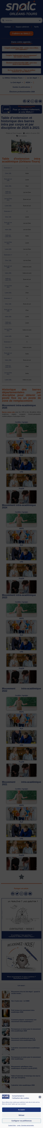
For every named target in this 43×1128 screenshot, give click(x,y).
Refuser (21, 1115)
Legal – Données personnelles (25, 1125)
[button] (40, 1097)
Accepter (21, 1110)
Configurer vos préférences (22, 1121)
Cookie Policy (12, 1125)
